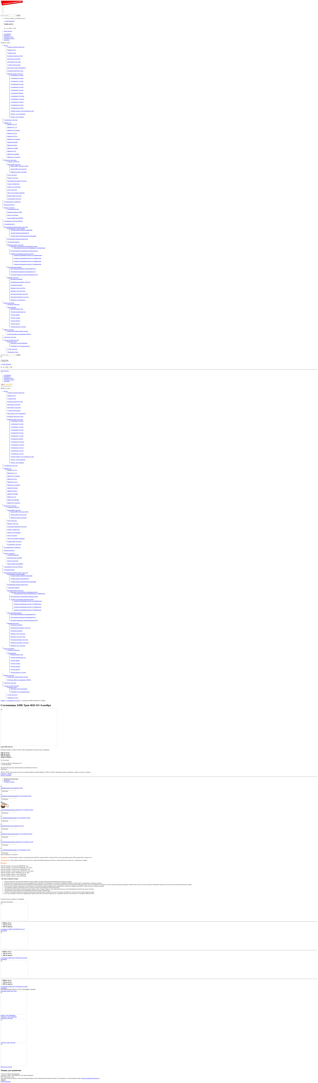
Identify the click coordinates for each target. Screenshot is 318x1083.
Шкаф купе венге (12, 145)
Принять (3, 1080)
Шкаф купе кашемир (13, 154)
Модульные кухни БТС (13, 59)
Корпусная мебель (9, 303)
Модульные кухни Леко (14, 62)
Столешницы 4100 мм (17, 93)
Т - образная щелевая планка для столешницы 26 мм (15, 850)
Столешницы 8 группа (17, 84)
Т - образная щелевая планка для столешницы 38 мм (15, 817)
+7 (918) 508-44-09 (9, 21)
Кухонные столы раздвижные (19, 343)
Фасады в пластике (12, 215)
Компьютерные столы (17, 309)
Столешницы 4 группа (17, 108)
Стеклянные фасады (13, 209)
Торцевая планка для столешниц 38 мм (12, 788)
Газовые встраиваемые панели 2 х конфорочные (27, 264)
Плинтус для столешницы (18, 114)
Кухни (6, 45)
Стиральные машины (13, 242)
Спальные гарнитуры (13, 304)
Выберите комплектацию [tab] (11, 779)
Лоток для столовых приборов (16, 193)
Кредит (3, 775)
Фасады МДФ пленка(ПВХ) (15, 218)
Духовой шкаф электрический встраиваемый (23, 236)
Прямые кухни (11, 50)
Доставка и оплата (9, 38)
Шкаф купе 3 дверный (13, 139)
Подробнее (4, 930)
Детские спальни (15, 318)
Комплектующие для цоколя (19, 172)
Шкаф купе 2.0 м (12, 133)
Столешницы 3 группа (17, 105)
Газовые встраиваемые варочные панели (22, 254)
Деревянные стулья (12, 352)
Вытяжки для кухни (13, 277)
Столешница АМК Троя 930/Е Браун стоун (13, 929)
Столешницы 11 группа (17, 99)
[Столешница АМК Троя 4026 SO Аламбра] (29, 745)
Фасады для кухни (9, 207)
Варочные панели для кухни (15, 245)
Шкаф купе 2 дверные (13, 130)
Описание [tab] (7, 780)
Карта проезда (8, 31)
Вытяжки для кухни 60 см (18, 300)
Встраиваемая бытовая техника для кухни (16, 227)
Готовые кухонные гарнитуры (15, 47)
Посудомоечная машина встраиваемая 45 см (23, 271)
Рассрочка (8, 775)
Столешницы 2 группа (17, 102)
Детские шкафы (15, 315)
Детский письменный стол (18, 312)
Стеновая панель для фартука (12, 201)
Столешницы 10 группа (17, 96)
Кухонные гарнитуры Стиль (15, 71)
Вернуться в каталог (6, 1067)
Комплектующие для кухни (15, 73)
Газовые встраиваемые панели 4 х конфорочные (27, 258)
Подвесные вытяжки (16, 279)
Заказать (9, 773)
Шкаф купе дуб (11, 151)
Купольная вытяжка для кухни (19, 294)
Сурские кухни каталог (14, 65)
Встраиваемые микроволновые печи (17, 239)
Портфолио (7, 35)
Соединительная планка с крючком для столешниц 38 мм (17, 809)
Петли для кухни (12, 190)
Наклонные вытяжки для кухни (20, 297)
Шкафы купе (7, 123)
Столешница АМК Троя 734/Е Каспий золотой (14, 958)
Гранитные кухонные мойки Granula (17, 331)
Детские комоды (15, 323)
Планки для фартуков (13, 184)
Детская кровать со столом (18, 326)
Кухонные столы (12, 341)
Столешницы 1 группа (17, 90)
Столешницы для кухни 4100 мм (13, 221)
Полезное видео (8, 37)
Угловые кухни (11, 53)
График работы (8, 24)
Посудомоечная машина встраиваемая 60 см (23, 268)
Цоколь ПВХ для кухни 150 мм (19, 166)
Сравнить (3, 773)
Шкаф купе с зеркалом (13, 157)
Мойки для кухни (9, 329)
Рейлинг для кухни (12, 178)
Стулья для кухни (12, 349)
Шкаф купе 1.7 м (12, 127)
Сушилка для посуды (13, 161)
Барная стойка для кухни (14, 195)
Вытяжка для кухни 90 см (18, 288)
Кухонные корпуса (9, 204)
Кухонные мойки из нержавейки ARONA (19, 334)
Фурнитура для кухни (10, 160)
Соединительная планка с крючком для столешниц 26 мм (17, 842)
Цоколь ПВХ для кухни (14, 164)
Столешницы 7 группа (17, 81)
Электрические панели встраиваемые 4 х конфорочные (29, 248)
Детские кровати (15, 320)
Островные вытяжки (16, 285)
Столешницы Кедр (9, 224)
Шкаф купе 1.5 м (12, 124)
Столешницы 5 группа (17, 75)
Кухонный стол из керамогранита (20, 346)
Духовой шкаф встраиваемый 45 (20, 233)
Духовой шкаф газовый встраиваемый (21, 230)
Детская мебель (11, 307)
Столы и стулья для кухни (11, 340)
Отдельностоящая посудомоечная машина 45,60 (24, 274)
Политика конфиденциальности (90, 1078)
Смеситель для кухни (10, 337)
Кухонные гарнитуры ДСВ (15, 56)
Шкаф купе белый (12, 142)
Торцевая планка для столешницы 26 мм (12, 825)
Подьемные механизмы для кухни (17, 181)
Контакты (7, 40)
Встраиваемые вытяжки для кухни (20, 282)
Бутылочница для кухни (14, 198)
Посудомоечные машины (14, 267)
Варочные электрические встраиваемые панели (24, 246)
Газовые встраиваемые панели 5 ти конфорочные (28, 255)
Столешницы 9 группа (17, 87)
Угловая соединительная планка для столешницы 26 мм (16, 834)
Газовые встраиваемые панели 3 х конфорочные (27, 261)
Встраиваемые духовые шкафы (16, 228)
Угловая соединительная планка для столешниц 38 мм (16, 796)
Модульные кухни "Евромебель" (16, 68)
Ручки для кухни (12, 175)
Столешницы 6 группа (17, 78)
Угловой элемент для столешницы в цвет (22, 111)
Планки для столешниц (17, 117)
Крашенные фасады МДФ (14, 212)
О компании (7, 34)
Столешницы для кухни (11, 120)
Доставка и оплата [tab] (9, 782)
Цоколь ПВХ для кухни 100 (18, 169)
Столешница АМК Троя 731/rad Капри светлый (14, 986)
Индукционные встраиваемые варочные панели (24, 251)
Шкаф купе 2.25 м (12, 136)
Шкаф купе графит (12, 148)
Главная (3, 700)
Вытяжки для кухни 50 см (18, 291)
